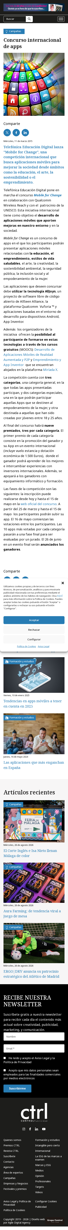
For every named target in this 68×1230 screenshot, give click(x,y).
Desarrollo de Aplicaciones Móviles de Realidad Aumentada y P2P (29, 354)
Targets (39, 1186)
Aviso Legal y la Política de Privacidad (29, 1060)
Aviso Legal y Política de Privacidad (17, 1203)
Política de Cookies (26, 646)
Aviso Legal (43, 646)
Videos (39, 1192)
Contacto (8, 1161)
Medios (39, 1170)
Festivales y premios (15, 1189)
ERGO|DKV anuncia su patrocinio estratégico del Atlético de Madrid (31, 974)
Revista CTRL (11, 1150)
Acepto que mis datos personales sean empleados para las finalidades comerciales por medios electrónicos (32, 1074)
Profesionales (43, 1181)
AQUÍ (59, 595)
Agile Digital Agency (19, 1222)
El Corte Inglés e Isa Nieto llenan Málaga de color (30, 853)
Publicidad (41, 1206)
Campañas (9, 1178)
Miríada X (50, 370)
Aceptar (34, 620)
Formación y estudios (47, 1140)
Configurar (34, 639)
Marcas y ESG (43, 1165)
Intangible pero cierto (47, 1145)
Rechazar (34, 629)
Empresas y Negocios (15, 1183)
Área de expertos (13, 1172)
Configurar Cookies (46, 1201)
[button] (63, 583)
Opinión (39, 1176)
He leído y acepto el (29, 1060)
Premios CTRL (11, 1145)
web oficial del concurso (39, 504)
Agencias (8, 1167)
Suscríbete (9, 1156)
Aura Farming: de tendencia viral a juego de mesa (32, 913)
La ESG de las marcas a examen (48, 1158)
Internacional (42, 1150)
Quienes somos (12, 1140)
